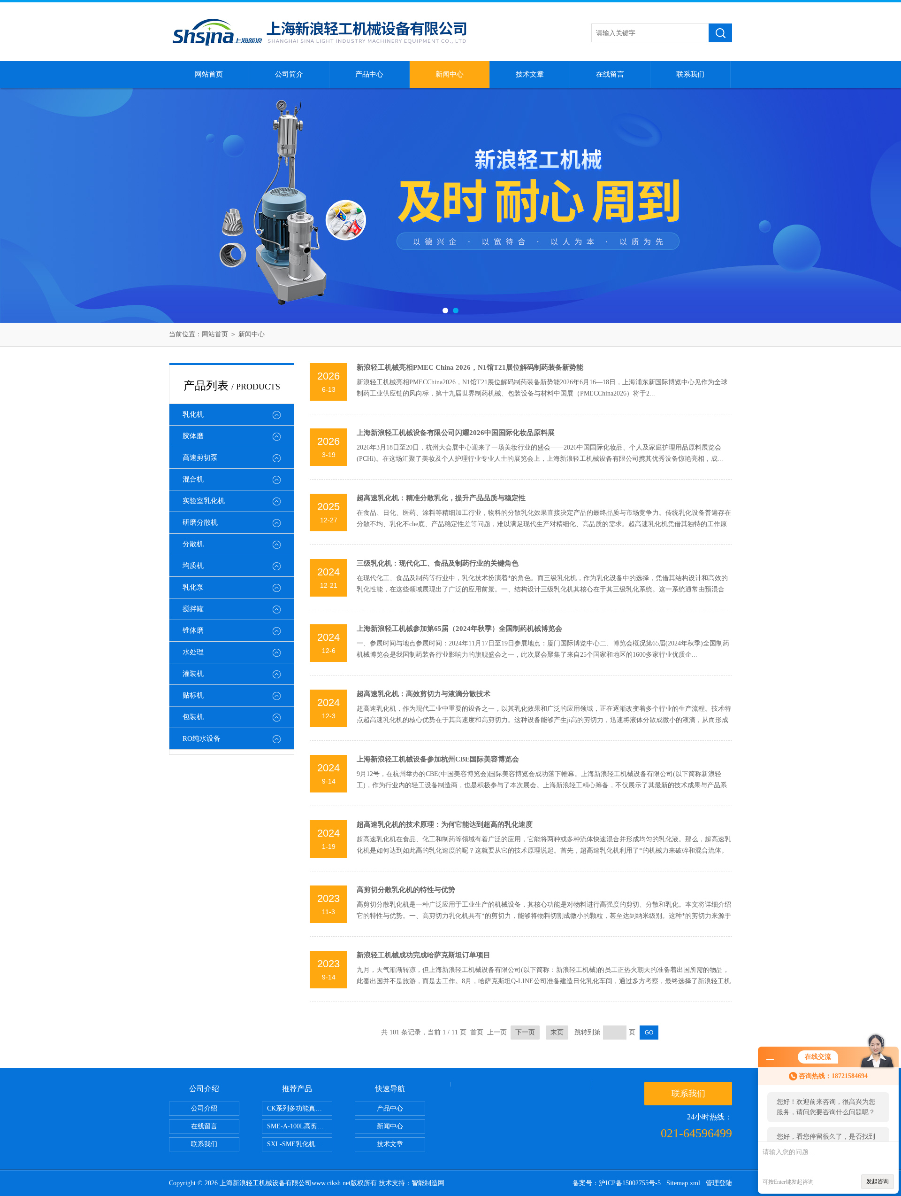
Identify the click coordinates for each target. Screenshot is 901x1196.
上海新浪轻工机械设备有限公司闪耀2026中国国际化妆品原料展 (456, 432)
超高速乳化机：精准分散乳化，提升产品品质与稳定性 (441, 498)
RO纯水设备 (202, 738)
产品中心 (369, 74)
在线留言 (610, 74)
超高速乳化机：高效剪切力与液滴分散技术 (423, 694)
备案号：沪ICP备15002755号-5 (617, 1183)
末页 (557, 1032)
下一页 (525, 1032)
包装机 (193, 717)
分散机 (193, 544)
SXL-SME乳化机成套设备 (299, 1144)
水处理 (193, 652)
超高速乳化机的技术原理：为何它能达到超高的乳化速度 (445, 824)
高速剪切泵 (200, 457)
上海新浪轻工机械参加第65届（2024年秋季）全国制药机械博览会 (459, 628)
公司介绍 (204, 1108)
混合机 (193, 479)
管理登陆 (719, 1183)
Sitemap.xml (683, 1183)
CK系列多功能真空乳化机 (299, 1108)
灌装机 (193, 673)
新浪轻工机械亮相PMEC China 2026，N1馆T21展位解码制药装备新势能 (470, 367)
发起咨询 (877, 1181)
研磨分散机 (200, 522)
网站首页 (209, 74)
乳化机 (193, 414)
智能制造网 (428, 1183)
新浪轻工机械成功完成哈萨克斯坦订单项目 (423, 955)
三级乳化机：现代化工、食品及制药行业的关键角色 (438, 563)
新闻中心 (449, 74)
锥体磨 (193, 630)
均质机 (193, 565)
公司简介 (289, 74)
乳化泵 (193, 587)
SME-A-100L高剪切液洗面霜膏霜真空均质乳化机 (299, 1126)
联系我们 (690, 74)
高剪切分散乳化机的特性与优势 (406, 889)
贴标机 (193, 695)
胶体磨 (193, 436)
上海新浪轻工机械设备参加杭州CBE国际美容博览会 (438, 759)
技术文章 (530, 74)
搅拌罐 (193, 609)
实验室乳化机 (204, 501)
